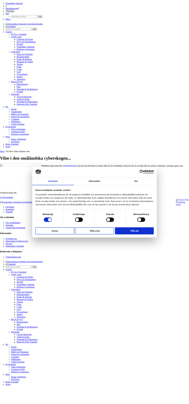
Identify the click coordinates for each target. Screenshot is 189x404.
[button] (10, 11)
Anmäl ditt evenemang (15, 227)
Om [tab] (136, 181)
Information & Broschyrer (17, 241)
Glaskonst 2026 (18, 132)
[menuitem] (97, 3)
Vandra (20, 64)
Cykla (19, 69)
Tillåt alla (134, 231)
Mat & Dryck (17, 82)
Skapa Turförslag (18, 139)
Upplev (9, 32)
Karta (8, 146)
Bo (7, 107)
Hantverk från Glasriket (27, 104)
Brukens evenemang (25, 49)
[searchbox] (24, 16)
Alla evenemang (18, 129)
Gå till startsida (6, 197)
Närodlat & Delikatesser (27, 89)
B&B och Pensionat (20, 114)
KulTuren (15, 141)
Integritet (9, 225)
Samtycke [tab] (53, 181)
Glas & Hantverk (24, 97)
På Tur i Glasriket (18, 34)
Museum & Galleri (25, 62)
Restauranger (22, 84)
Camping (15, 119)
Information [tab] (94, 181)
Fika (18, 87)
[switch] (79, 219)
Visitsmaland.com (13, 257)
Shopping (15, 94)
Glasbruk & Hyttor (25, 39)
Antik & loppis (23, 99)
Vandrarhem (16, 112)
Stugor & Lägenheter (20, 117)
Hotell (13, 109)
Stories (20, 77)
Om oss (9, 243)
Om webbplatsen (13, 222)
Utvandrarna (22, 74)
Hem (2, 151)
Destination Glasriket (15, 246)
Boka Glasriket (12, 144)
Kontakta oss (11, 238)
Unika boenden (17, 124)
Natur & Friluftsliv (25, 54)
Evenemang (11, 127)
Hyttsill (20, 44)
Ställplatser (16, 122)
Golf (19, 72)
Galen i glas (16, 37)
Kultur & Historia (24, 59)
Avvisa (55, 231)
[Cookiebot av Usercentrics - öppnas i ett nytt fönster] (142, 172)
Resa (8, 136)
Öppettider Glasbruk (25, 47)
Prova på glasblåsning (26, 42)
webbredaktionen (69, 166)
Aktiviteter (15, 52)
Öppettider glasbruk (14, 3)
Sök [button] (34, 29)
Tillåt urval (95, 231)
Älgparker (21, 79)
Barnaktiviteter (23, 57)
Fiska (19, 67)
